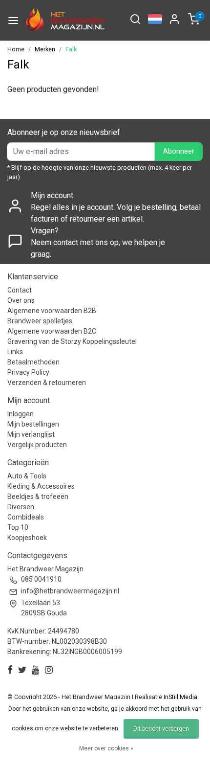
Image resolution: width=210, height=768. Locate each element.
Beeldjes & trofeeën (37, 496)
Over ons (21, 300)
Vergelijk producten (37, 445)
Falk (71, 49)
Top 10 (17, 527)
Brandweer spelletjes (39, 321)
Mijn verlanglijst (31, 434)
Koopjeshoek (27, 538)
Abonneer (178, 151)
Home (15, 49)
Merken (45, 49)
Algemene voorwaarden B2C (51, 331)
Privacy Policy (28, 372)
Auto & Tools (26, 476)
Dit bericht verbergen (161, 728)
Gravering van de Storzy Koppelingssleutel (72, 341)
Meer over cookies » (106, 748)
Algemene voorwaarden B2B (51, 311)
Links (15, 352)
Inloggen (20, 414)
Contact (19, 290)
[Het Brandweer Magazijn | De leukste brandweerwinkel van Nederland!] (64, 20)
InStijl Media (179, 696)
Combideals (25, 517)
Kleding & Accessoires (41, 486)
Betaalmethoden (33, 362)
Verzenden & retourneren (46, 382)
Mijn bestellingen (33, 424)
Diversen (20, 507)
